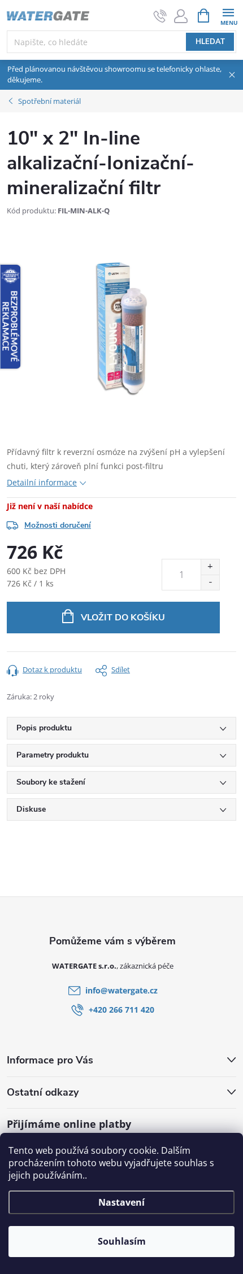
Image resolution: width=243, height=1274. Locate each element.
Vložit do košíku (123, 617)
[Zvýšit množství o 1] (210, 567)
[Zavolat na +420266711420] (160, 15)
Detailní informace (42, 482)
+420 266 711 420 (121, 1009)
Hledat (210, 42)
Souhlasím (122, 1241)
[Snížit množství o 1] (210, 582)
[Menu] (228, 15)
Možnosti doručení (57, 525)
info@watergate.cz (121, 990)
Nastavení (121, 1202)
